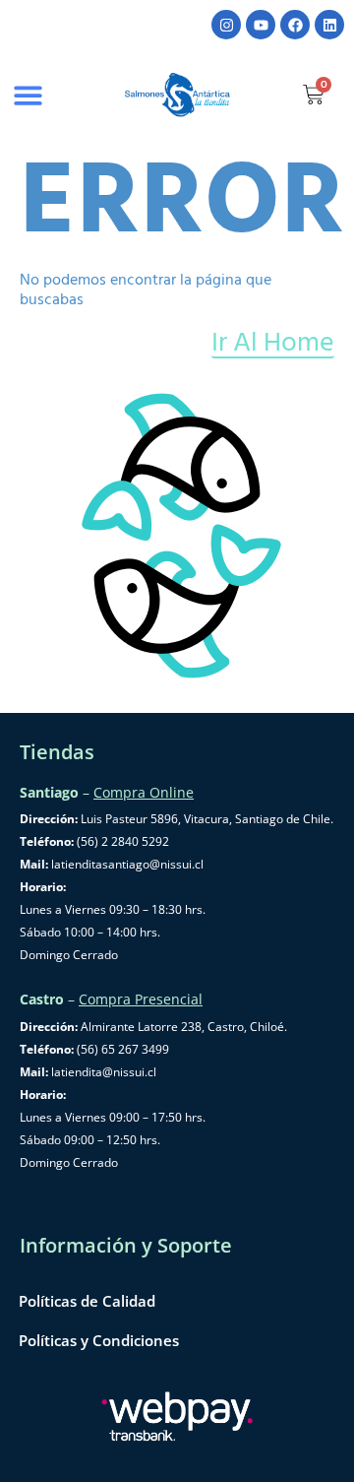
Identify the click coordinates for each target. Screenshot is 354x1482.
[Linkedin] (329, 24)
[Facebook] (295, 24)
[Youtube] (260, 24)
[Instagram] (226, 24)
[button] (28, 95)
